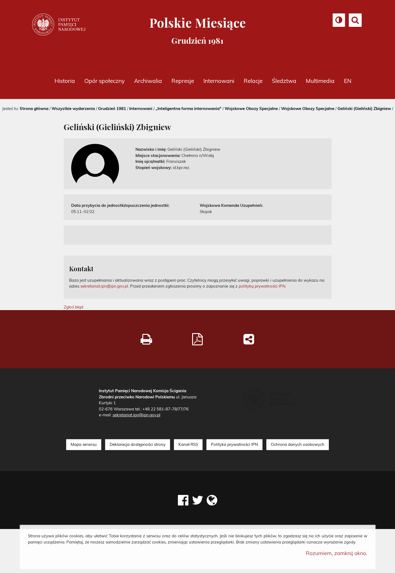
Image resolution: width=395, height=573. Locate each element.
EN (347, 80)
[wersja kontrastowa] (338, 21)
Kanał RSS (188, 444)
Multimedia (320, 80)
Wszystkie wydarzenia (73, 108)
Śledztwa (284, 80)
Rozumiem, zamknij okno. (336, 553)
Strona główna (34, 108)
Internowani (218, 80)
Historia (65, 80)
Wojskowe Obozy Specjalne (251, 108)
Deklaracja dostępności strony (138, 444)
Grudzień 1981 (112, 108)
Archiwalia (148, 80)
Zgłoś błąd (73, 307)
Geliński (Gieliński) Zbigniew (364, 108)
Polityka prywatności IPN (234, 444)
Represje (182, 80)
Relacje (253, 80)
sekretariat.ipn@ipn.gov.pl (104, 286)
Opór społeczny (104, 80)
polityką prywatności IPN (262, 286)
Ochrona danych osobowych (297, 444)
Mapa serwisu (84, 444)
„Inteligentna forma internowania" (188, 108)
